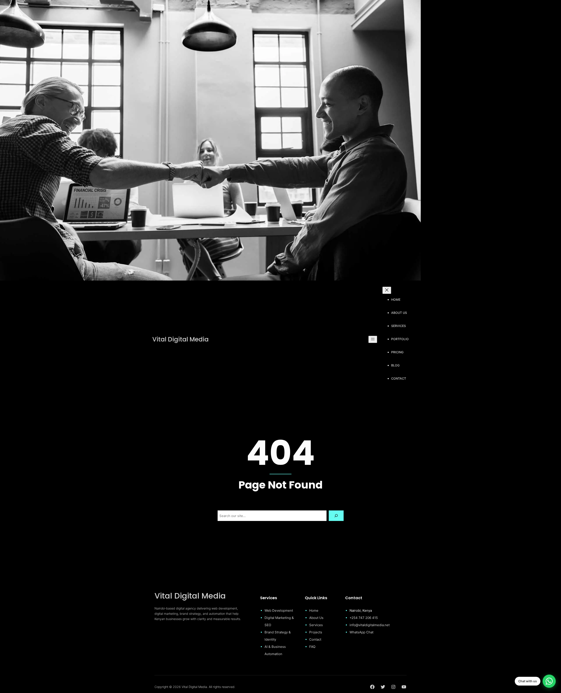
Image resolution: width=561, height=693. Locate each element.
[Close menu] (386, 290)
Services (316, 625)
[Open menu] (372, 339)
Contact (315, 639)
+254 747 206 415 (364, 618)
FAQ (312, 647)
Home (313, 610)
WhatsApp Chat (361, 632)
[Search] (336, 515)
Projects (315, 632)
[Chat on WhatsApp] (549, 681)
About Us (316, 618)
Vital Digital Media (180, 339)
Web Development (279, 610)
